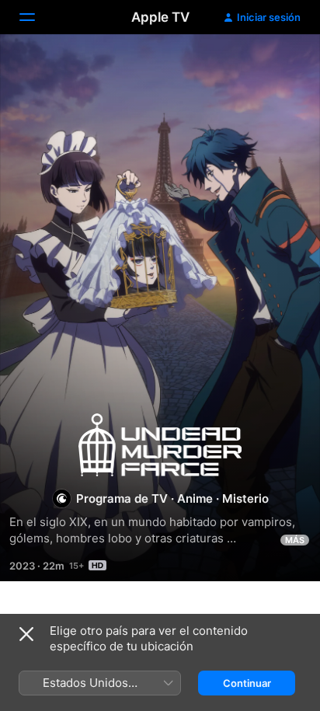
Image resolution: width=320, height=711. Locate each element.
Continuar (247, 683)
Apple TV (160, 17)
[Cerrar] (26, 634)
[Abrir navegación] (36, 17)
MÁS (294, 540)
